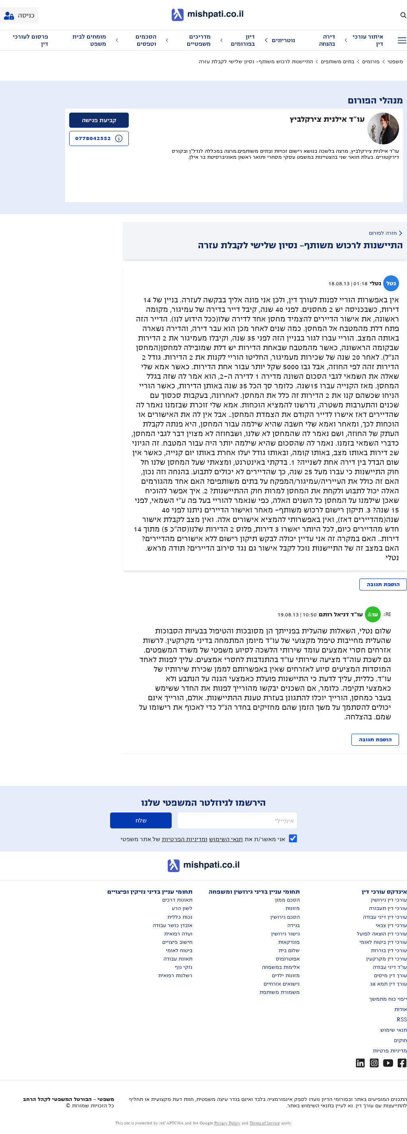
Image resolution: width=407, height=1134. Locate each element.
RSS (402, 1020)
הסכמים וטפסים (146, 40)
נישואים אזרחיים (282, 984)
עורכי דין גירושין (389, 900)
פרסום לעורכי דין (30, 40)
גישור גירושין (285, 934)
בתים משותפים (337, 61)
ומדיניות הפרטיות (184, 839)
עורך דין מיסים (390, 975)
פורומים (371, 61)
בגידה (293, 925)
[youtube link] (388, 1063)
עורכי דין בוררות (389, 950)
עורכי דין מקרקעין (386, 959)
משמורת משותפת (280, 992)
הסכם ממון (287, 900)
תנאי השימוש (226, 839)
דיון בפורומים (243, 40)
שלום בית (289, 950)
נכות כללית (179, 917)
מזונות (292, 908)
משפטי (395, 61)
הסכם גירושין (285, 917)
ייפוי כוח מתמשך (388, 999)
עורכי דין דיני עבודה (385, 917)
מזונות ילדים (286, 975)
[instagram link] (374, 1063)
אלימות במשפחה (281, 967)
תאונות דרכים (177, 900)
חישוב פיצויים (177, 942)
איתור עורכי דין (368, 40)
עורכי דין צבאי (391, 925)
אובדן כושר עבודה (172, 925)
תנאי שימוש (393, 1030)
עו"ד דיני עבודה (390, 967)
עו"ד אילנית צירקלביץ (327, 119)
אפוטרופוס (288, 959)
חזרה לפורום (383, 233)
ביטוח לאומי (179, 950)
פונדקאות (289, 942)
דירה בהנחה (327, 40)
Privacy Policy (227, 1123)
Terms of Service (265, 1123)
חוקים (400, 1040)
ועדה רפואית (178, 934)
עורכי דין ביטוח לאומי (383, 942)
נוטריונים (283, 40)
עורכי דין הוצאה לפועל (382, 934)
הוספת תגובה (383, 584)
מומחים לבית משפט (89, 40)
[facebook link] (402, 1063)
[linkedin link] (360, 1063)
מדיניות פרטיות (390, 1051)
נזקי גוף (183, 967)
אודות (400, 1009)
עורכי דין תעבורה (388, 908)
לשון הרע (182, 908)
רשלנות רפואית (175, 975)
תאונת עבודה (177, 959)
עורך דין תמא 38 (388, 984)
